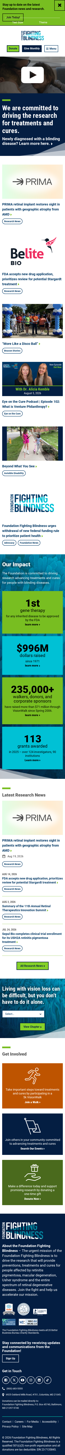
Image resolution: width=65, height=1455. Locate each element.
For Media (33, 1421)
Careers (19, 1421)
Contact (6, 1421)
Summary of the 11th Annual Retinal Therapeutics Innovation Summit (26, 908)
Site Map (27, 1426)
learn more (31, 624)
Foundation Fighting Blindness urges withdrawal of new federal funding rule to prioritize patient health (30, 531)
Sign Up (10, 1358)
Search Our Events (31, 1148)
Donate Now (31, 1198)
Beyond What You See (18, 466)
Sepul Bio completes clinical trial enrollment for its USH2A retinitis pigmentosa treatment (32, 938)
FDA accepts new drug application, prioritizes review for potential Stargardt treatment (32, 279)
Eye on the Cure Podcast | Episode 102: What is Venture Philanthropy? (31, 404)
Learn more (32, 760)
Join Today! (13, 17)
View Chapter (32, 1026)
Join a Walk (32, 1102)
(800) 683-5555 (14, 1388)
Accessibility (49, 1421)
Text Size (17, 22)
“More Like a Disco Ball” (20, 344)
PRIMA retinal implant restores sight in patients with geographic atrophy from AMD (31, 209)
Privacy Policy (10, 1426)
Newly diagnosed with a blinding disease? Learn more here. (31, 141)
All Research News (31, 965)
